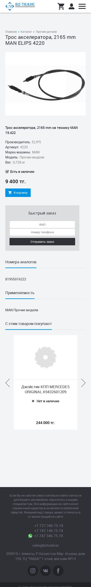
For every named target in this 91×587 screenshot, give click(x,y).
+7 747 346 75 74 (48, 535)
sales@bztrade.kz (45, 545)
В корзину (21, 193)
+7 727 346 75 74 (48, 525)
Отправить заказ (42, 242)
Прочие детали (46, 32)
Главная (11, 32)
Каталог (26, 32)
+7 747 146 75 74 (48, 530)
